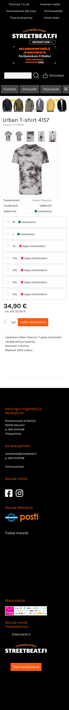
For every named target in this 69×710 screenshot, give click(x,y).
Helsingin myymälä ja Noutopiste (23, 411)
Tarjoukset (51, 89)
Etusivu (7, 124)
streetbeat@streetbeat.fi (21, 453)
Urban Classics (42, 200)
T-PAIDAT (19, 124)
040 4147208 (16, 429)
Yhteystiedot (13, 433)
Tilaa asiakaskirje (21, 17)
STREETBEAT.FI (21, 634)
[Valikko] (65, 89)
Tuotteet (9, 89)
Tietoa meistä (16, 533)
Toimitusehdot (53, 11)
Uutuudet (29, 89)
